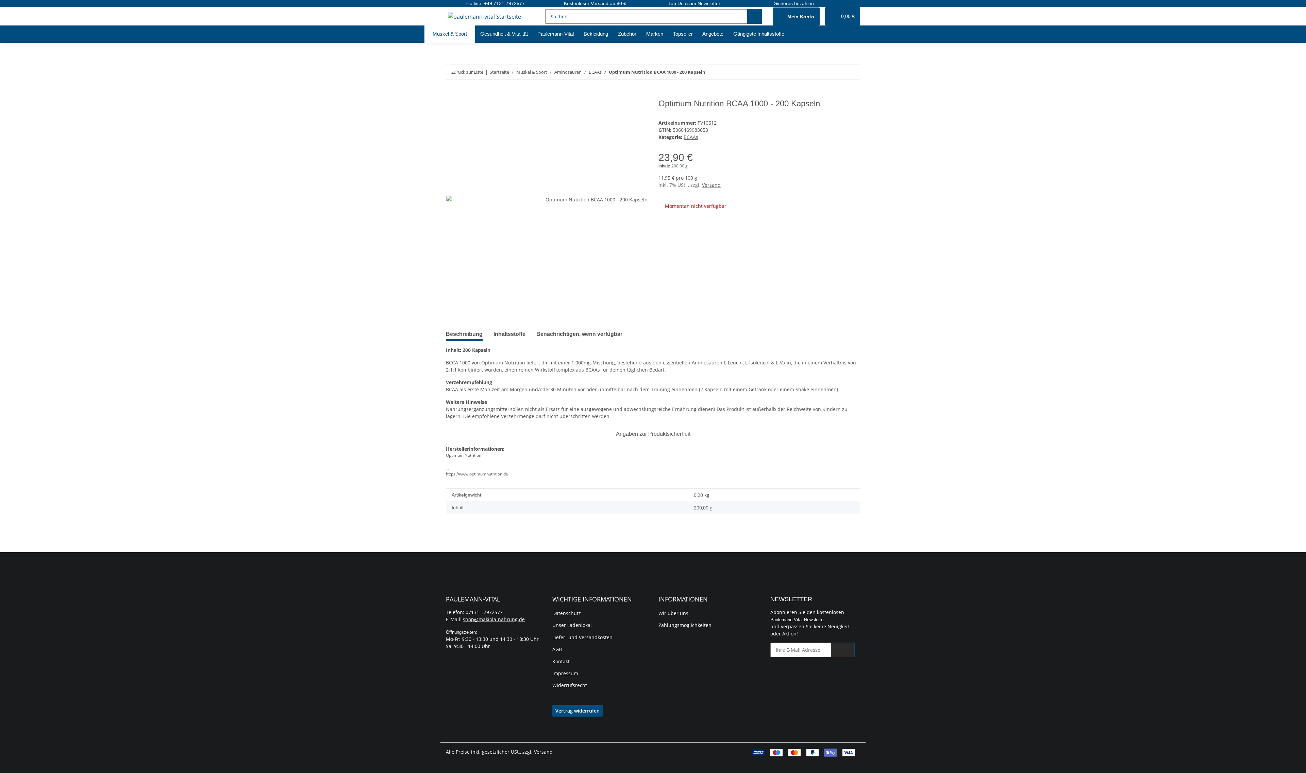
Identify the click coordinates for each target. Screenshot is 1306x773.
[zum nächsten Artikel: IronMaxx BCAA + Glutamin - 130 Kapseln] (852, 72)
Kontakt (561, 661)
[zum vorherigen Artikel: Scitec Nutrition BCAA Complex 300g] (838, 72)
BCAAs (691, 137)
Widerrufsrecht (569, 685)
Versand (711, 185)
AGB (557, 649)
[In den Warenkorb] (451, 95)
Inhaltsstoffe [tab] (509, 334)
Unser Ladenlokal (572, 625)
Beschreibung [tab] (464, 334)
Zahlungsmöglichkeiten (684, 625)
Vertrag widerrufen (577, 710)
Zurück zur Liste (467, 72)
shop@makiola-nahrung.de (494, 619)
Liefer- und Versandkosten (582, 637)
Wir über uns (673, 613)
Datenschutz (566, 613)
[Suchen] (754, 16)
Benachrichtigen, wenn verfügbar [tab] (579, 334)
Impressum (565, 673)
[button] (796, 16)
